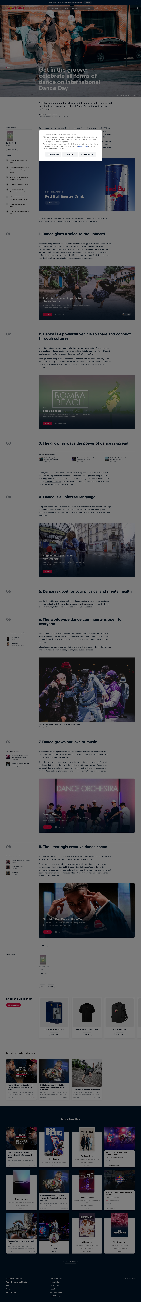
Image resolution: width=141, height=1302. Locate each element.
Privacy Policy (83, 146)
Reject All (70, 154)
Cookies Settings (53, 154)
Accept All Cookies (87, 154)
